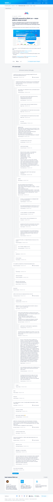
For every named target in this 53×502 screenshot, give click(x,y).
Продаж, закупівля (28, 50)
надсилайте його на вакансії (31, 56)
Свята (31, 5)
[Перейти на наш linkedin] (24, 496)
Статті (17, 5)
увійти (32, 70)
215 (18, 61)
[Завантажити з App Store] (31, 496)
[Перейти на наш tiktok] (27, 496)
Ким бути (13, 5)
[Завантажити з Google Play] (37, 496)
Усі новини (45, 477)
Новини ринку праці (22, 5)
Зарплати (27, 5)
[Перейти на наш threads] (19, 496)
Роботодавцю (45, 0)
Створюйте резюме (20, 56)
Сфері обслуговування (24, 52)
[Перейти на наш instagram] (22, 496)
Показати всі (15, 473)
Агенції (34, 5)
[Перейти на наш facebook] (17, 496)
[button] (43, 3)
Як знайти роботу (8, 5)
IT (19, 53)
